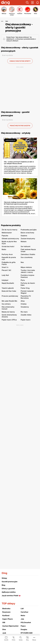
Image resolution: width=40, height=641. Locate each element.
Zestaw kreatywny (28, 239)
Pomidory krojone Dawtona (27, 276)
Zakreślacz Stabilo (28, 254)
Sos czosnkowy (27, 257)
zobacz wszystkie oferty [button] (20, 61)
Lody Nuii (5, 275)
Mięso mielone (26, 267)
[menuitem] (6, 638)
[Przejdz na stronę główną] (5, 3)
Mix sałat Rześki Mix (9, 301)
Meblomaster (7, 233)
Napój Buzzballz (8, 283)
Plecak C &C (6, 270)
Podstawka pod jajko (29, 230)
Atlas (23, 301)
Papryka (5, 236)
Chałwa (23, 304)
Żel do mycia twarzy (9, 230)
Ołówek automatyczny (10, 239)
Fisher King (25, 288)
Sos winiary (6, 304)
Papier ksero (25, 320)
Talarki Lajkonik (8, 288)
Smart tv (5, 267)
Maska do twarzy (8, 312)
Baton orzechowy (27, 233)
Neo (22, 262)
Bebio (4, 249)
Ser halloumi (25, 246)
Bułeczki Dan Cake (9, 291)
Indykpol (5, 280)
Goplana (24, 236)
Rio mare (24, 312)
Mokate (23, 241)
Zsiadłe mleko (26, 315)
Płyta (23, 280)
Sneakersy (25, 307)
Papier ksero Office (9, 320)
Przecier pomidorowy (10, 296)
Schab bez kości (8, 246)
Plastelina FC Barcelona (26, 297)
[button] (27, 2)
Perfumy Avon (7, 254)
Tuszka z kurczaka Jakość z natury (28, 271)
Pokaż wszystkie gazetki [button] (20, 125)
